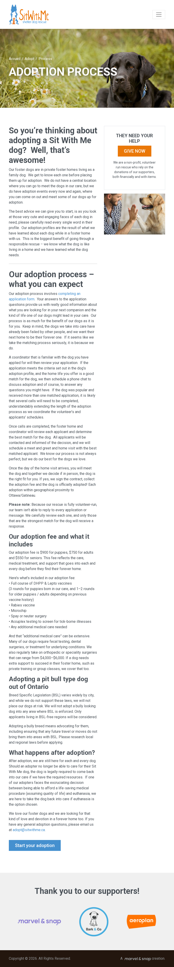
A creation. (142, 958)
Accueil (14, 59)
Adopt (29, 59)
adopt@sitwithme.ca (29, 830)
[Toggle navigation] (158, 14)
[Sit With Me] (29, 14)
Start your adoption (35, 845)
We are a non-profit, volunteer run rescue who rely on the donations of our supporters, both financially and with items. (135, 170)
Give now (134, 151)
